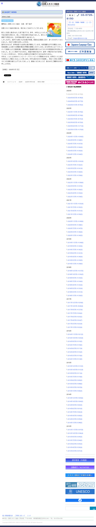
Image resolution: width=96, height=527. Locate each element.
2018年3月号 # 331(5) (75, 292)
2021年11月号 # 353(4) (75, 204)
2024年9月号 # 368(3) (75, 140)
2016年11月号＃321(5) (75, 334)
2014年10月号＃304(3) (75, 401)
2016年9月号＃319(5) (75, 341)
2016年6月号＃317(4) (75, 348)
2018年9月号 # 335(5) (75, 278)
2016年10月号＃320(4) (75, 338)
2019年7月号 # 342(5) (75, 250)
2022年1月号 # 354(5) (75, 197)
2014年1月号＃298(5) (75, 423)
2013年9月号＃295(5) (75, 437)
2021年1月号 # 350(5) (75, 214)
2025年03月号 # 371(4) (75, 126)
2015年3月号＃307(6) (75, 387)
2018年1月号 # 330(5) (75, 295)
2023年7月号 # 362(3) (75, 165)
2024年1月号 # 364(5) (75, 154)
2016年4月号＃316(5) (75, 352)
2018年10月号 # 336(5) (75, 274)
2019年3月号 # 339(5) (75, 260)
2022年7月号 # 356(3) (75, 190)
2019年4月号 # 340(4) (75, 257)
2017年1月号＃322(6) (75, 327)
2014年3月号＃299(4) (75, 419)
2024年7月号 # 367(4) (75, 144)
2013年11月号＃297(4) (75, 430)
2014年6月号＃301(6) (75, 409)
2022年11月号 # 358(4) (75, 182)
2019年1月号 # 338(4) (75, 264)
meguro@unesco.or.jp (80, 38)
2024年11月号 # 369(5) (75, 137)
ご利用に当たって (20, 516)
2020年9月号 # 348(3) (75, 225)
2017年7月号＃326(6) (75, 313)
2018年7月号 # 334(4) (75, 281)
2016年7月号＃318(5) (75, 345)
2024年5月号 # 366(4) (75, 147)
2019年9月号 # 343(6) (75, 246)
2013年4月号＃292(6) (75, 447)
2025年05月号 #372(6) (75, 122)
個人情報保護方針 (7, 516)
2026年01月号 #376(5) (75, 105)
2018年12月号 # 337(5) (75, 271)
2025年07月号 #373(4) (75, 119)
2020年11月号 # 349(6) (75, 221)
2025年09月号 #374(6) (75, 115)
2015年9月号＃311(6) (75, 373)
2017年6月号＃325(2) (75, 317)
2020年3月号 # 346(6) (75, 232)
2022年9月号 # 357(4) (75, 186)
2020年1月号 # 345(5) (75, 235)
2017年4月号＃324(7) (75, 320)
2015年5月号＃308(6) (75, 384)
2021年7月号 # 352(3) (75, 207)
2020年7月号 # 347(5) (75, 228)
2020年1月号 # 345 (7, 21)
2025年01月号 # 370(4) (75, 130)
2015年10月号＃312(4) (75, 370)
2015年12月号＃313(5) (75, 366)
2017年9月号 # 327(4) (75, 310)
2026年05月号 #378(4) (75, 98)
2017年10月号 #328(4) (75, 306)
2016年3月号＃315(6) (75, 356)
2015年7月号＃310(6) (75, 377)
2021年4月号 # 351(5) (75, 211)
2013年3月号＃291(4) (75, 451)
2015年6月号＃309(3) (75, 380)
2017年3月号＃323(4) (75, 324)
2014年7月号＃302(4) (75, 412)
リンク (29, 516)
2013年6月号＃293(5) (75, 444)
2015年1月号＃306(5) (75, 391)
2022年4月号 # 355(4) (75, 193)
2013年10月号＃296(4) (75, 433)
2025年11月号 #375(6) (75, 112)
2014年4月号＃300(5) (75, 416)
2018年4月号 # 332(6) (75, 285)
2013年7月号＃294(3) (75, 440)
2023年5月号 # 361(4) (75, 168)
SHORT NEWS (10, 12)
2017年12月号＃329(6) (75, 303)
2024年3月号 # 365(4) (75, 151)
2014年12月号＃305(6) (75, 398)
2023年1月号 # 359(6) (75, 175)
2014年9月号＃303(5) (75, 405)
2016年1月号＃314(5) (75, 359)
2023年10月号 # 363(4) (75, 161)
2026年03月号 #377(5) (75, 101)
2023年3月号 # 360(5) (75, 172)
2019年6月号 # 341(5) (75, 253)
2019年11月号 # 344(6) (75, 243)
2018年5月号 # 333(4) (75, 288)
